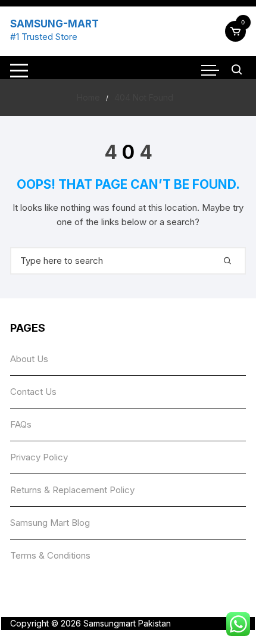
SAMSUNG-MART (54, 24)
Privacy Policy (39, 457)
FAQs (21, 424)
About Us (29, 358)
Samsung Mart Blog (50, 522)
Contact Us (33, 391)
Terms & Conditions (50, 555)
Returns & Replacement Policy (72, 489)
